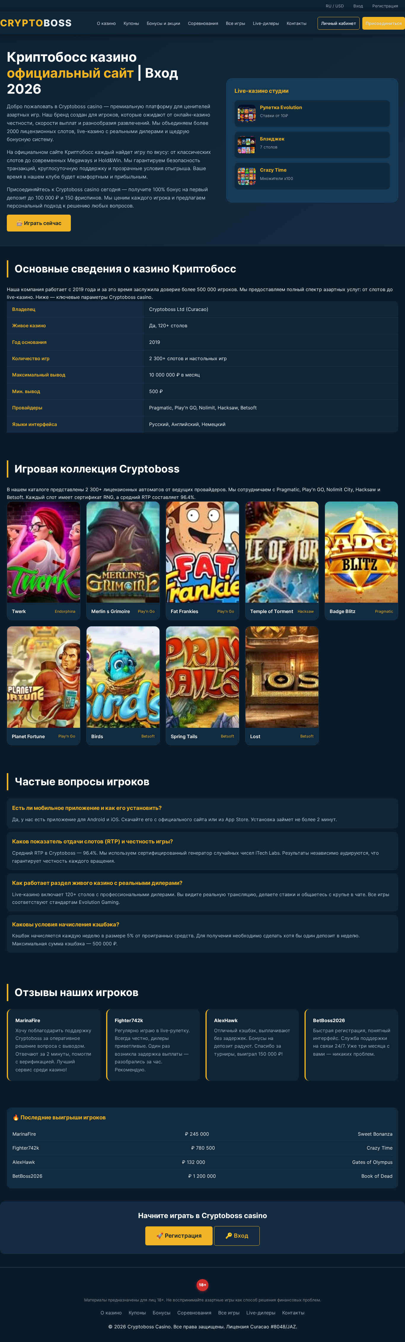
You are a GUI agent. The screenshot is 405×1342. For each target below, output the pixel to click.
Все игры (235, 23)
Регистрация (385, 6)
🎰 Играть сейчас (38, 223)
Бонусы (161, 1313)
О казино (106, 23)
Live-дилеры (266, 23)
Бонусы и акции (163, 23)
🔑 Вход (236, 1235)
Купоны (131, 23)
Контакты (297, 23)
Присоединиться (384, 23)
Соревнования (203, 23)
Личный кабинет (338, 23)
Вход (358, 6)
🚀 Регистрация (179, 1235)
